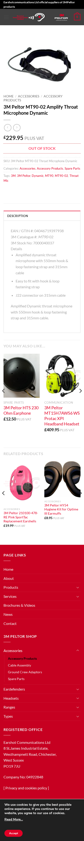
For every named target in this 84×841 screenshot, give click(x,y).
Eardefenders (14, 689)
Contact (10, 623)
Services (10, 596)
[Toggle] (77, 587)
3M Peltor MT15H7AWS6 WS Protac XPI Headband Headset (62, 415)
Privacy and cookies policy (26, 788)
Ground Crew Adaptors (25, 672)
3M (13, 176)
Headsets (11, 698)
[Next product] (7, 127)
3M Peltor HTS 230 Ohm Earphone (21, 410)
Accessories (28, 96)
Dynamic (38, 176)
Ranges (9, 707)
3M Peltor (23, 176)
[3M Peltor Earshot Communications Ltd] (29, 17)
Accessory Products (50, 168)
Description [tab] (17, 216)
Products (11, 587)
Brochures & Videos (19, 605)
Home (9, 96)
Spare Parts (72, 168)
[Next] (80, 400)
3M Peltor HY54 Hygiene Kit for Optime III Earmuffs (61, 509)
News (8, 614)
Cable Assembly (19, 665)
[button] (6, 17)
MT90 (49, 176)
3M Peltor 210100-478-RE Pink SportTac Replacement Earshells (21, 517)
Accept (13, 833)
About (9, 578)
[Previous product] (16, 127)
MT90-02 (61, 176)
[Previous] (4, 400)
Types (8, 716)
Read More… (13, 819)
